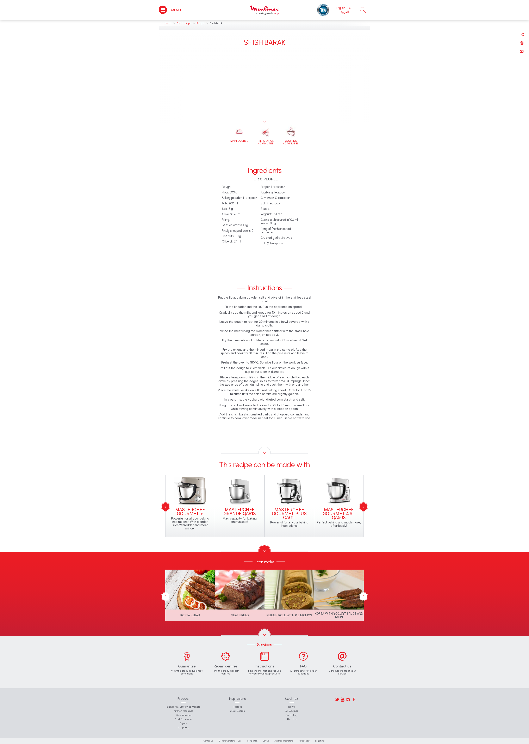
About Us (291, 719)
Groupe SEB (252, 740)
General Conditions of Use (230, 740)
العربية (345, 12)
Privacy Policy (304, 740)
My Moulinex (291, 710)
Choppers (183, 727)
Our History (292, 715)
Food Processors (183, 719)
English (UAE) (344, 8)
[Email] (522, 51)
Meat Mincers (183, 715)
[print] (522, 43)
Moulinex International (283, 740)
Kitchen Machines (183, 710)
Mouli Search (237, 710)
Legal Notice (320, 740)
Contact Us (208, 740)
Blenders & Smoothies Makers (183, 706)
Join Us (266, 740)
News (291, 706)
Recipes (237, 706)
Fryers (183, 723)
